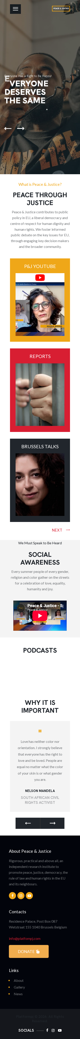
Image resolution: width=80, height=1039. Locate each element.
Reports (40, 356)
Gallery (19, 987)
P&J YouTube (40, 266)
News (18, 994)
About (19, 980)
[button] (28, 823)
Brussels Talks (40, 446)
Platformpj (25, 1016)
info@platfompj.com (24, 938)
